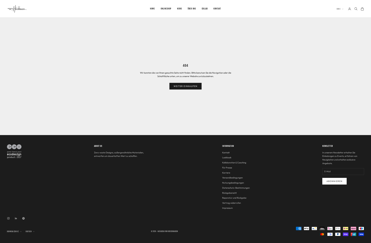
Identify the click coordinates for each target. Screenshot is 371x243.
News (179, 8)
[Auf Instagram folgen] (8, 218)
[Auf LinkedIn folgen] (15, 218)
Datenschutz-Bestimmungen (236, 187)
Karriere (226, 172)
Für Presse (227, 167)
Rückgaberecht (229, 192)
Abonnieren (334, 181)
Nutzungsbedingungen (233, 182)
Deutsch (29, 232)
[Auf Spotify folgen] (23, 218)
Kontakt (217, 8)
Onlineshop (166, 8)
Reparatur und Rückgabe (234, 197)
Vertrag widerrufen (231, 203)
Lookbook (226, 157)
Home (152, 8)
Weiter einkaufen (186, 86)
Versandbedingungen (232, 177)
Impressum (227, 208)
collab (205, 8)
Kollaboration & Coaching (234, 162)
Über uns (192, 8)
